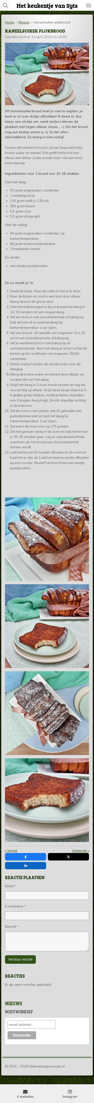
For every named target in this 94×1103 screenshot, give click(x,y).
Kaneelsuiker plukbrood (52, 22)
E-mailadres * (15, 906)
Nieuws (24, 22)
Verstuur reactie (20, 959)
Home (9, 22)
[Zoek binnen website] (5, 5)
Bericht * (12, 926)
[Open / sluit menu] (88, 5)
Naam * (11, 886)
